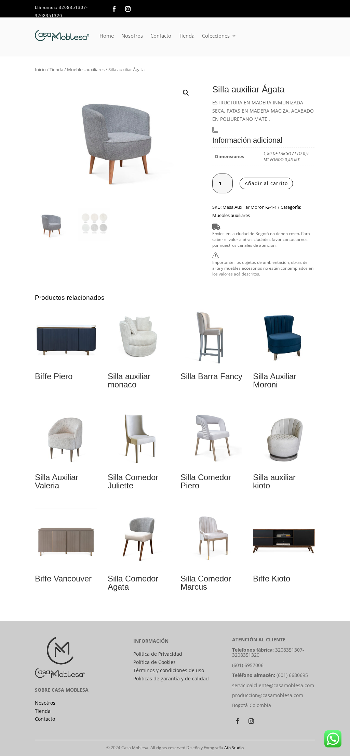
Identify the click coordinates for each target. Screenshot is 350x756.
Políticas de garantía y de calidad (171, 678)
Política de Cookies (154, 662)
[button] (186, 93)
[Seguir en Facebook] (114, 8)
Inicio (40, 69)
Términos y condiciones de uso (168, 670)
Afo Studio (234, 748)
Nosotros (132, 35)
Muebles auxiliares (86, 69)
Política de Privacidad (157, 654)
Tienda (186, 35)
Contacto (160, 35)
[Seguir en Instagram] (127, 8)
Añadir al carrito (266, 183)
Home (106, 35)
